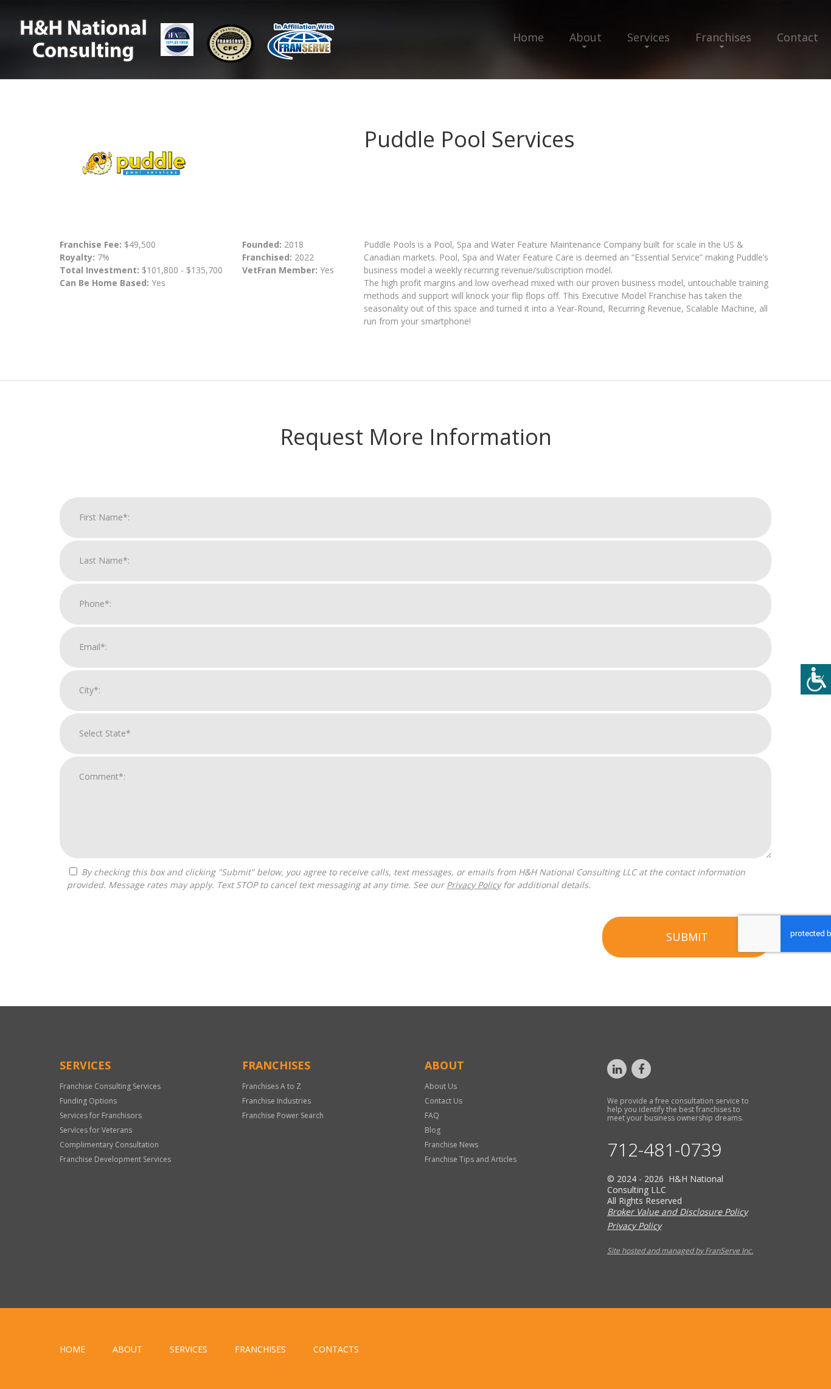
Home (528, 37)
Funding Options (88, 1101)
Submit (687, 936)
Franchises (723, 37)
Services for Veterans (96, 1130)
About (585, 37)
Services (648, 37)
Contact (797, 37)
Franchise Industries (276, 1101)
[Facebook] (641, 1069)
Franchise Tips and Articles (470, 1159)
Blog (432, 1130)
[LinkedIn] (617, 1069)
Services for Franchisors (101, 1115)
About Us (441, 1086)
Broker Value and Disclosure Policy (677, 1211)
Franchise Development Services (115, 1159)
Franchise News (451, 1144)
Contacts (336, 1349)
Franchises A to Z (271, 1086)
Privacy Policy (474, 884)
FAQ (432, 1115)
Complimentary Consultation (109, 1144)
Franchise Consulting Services (110, 1086)
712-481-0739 (664, 1150)
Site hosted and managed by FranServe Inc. (680, 1250)
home (72, 1349)
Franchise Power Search (283, 1115)
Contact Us (443, 1101)
